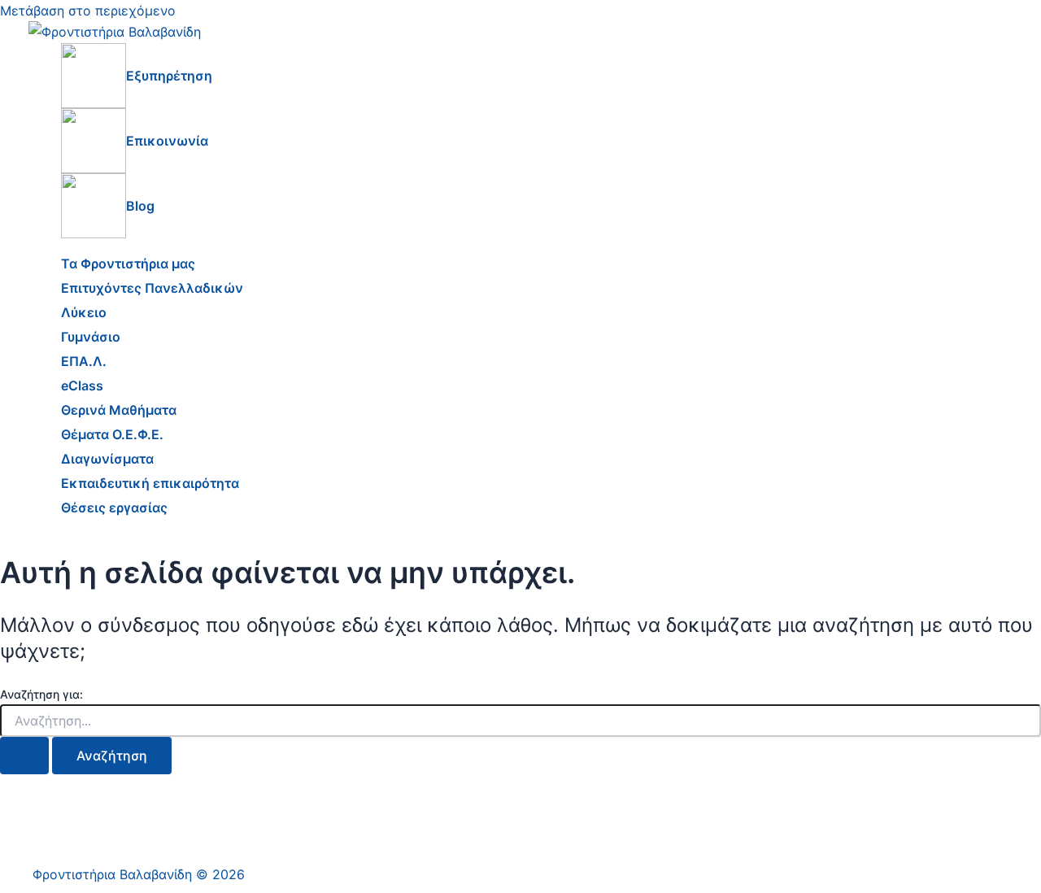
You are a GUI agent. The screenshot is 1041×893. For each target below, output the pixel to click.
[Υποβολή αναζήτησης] (24, 755)
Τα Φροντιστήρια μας (128, 263)
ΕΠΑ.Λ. (84, 361)
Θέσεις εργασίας (114, 507)
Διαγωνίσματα (107, 459)
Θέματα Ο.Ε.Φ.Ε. (112, 434)
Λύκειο (84, 312)
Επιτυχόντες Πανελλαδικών (152, 288)
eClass (82, 385)
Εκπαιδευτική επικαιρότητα (150, 483)
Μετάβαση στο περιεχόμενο (88, 10)
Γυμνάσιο (90, 337)
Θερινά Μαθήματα (118, 410)
